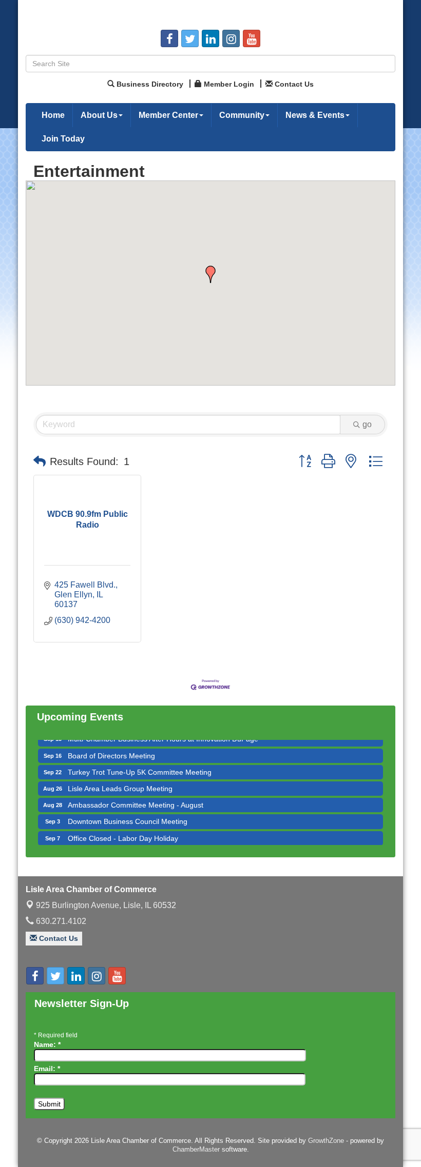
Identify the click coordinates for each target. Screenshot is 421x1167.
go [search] (367, 424)
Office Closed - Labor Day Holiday (123, 829)
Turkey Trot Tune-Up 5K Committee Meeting (140, 763)
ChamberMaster (196, 1149)
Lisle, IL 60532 (106, 905)
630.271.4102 (60, 921)
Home (53, 115)
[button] (210, 274)
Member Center (168, 115)
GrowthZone (326, 1140)
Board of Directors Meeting (111, 746)
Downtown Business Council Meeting (127, 812)
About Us (99, 115)
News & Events (315, 115)
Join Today (63, 138)
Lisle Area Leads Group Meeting (120, 779)
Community (241, 115)
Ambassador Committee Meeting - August (135, 796)
